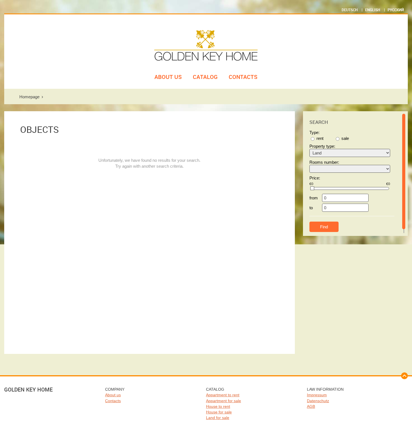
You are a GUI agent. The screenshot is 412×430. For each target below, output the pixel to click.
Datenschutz (318, 401)
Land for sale (217, 417)
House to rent (218, 406)
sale (345, 138)
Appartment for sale (223, 401)
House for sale (219, 412)
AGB (311, 406)
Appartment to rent (222, 395)
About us (168, 77)
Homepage (29, 96)
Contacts (243, 77)
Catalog (205, 77)
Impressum (317, 395)
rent (319, 138)
